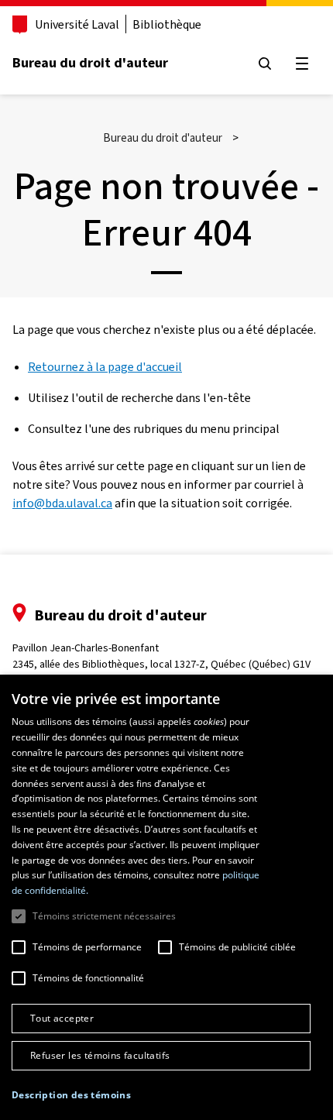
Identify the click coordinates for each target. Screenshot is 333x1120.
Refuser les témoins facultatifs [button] (100, 1055)
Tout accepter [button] (62, 1018)
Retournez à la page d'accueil (105, 367)
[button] (71, 1095)
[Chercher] (264, 63)
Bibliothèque (166, 24)
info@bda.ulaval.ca (62, 503)
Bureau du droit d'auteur (90, 62)
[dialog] (166, 897)
